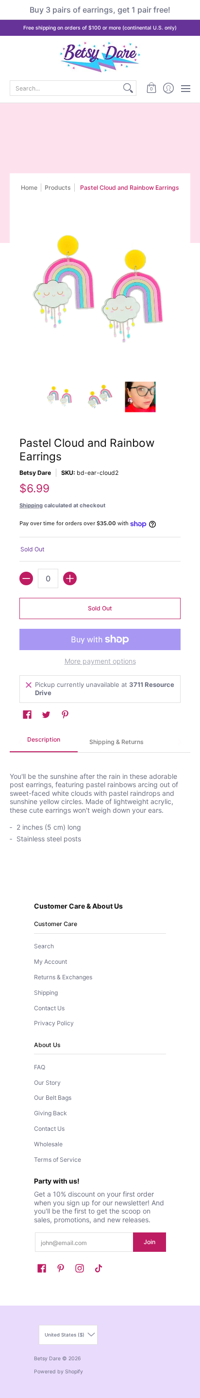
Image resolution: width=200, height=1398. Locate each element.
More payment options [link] (100, 661)
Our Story (47, 1082)
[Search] (128, 88)
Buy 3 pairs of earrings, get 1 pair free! (100, 10)
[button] (151, 88)
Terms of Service (57, 1159)
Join (149, 1242)
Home (29, 187)
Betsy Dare (35, 472)
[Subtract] (26, 578)
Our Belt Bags (52, 1097)
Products (58, 187)
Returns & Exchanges (63, 977)
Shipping (31, 505)
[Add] (70, 578)
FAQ (39, 1067)
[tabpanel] (100, 802)
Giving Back (50, 1113)
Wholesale (48, 1144)
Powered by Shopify (58, 1371)
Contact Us (49, 1008)
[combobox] (65, 88)
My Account (50, 961)
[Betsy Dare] (100, 57)
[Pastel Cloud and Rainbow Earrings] (60, 396)
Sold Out (100, 608)
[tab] (44, 742)
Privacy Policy (54, 1023)
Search (44, 946)
